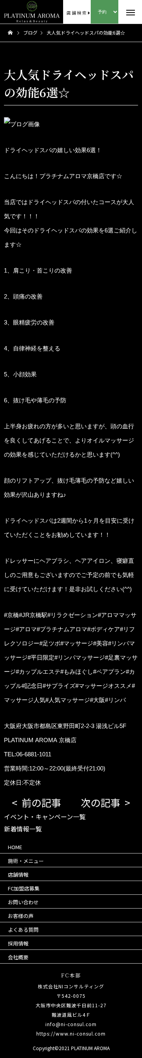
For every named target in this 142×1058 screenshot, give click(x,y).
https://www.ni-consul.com (71, 1033)
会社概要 (18, 957)
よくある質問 (23, 929)
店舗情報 (18, 874)
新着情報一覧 (23, 828)
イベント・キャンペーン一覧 (45, 816)
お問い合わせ (23, 902)
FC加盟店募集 (23, 888)
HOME (15, 847)
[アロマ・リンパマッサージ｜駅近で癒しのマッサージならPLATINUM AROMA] (16, 12)
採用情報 (18, 943)
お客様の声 (21, 916)
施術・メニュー (26, 860)
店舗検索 (76, 12)
